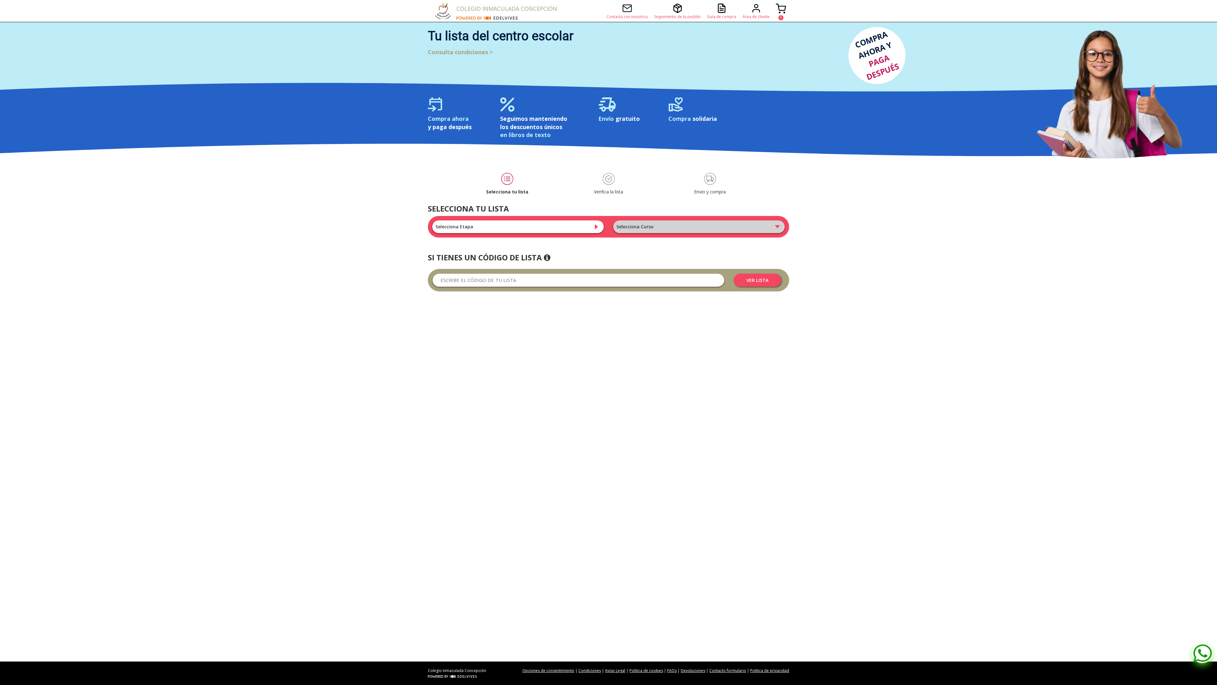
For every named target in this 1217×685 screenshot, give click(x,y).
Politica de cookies (646, 670)
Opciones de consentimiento (548, 670)
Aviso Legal (615, 670)
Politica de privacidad (769, 670)
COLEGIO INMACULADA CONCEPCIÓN (506, 8)
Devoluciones (693, 670)
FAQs (672, 670)
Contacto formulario (727, 670)
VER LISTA (757, 280)
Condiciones (589, 670)
